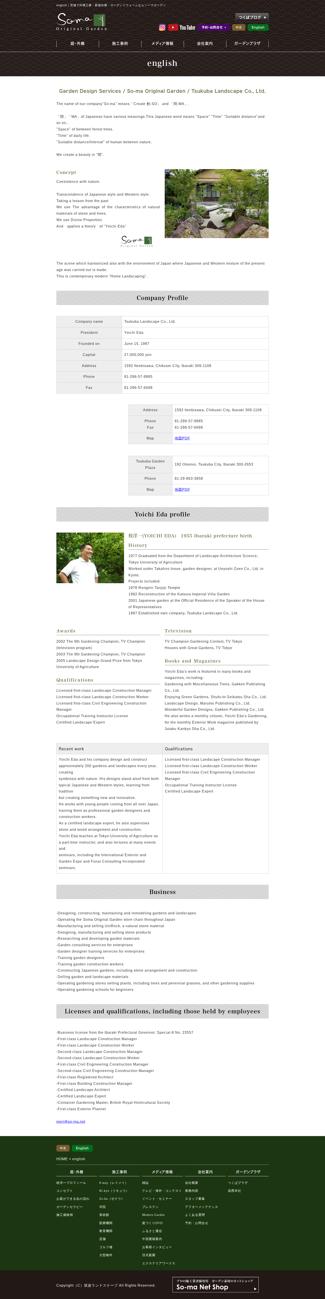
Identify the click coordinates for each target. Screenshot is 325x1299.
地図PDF (182, 438)
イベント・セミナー (157, 1198)
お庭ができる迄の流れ (73, 1198)
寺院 (102, 1207)
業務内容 (191, 1190)
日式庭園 (148, 1255)
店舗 (102, 1239)
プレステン (150, 1207)
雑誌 (145, 1182)
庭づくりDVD (152, 1223)
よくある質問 (195, 1215)
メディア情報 (160, 44)
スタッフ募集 (195, 1198)
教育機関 (106, 1231)
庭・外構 (74, 44)
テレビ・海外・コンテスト (162, 1190)
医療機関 (106, 1223)
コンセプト (64, 1190)
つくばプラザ (238, 1182)
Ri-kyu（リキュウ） (114, 1190)
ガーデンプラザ (244, 44)
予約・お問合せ (196, 1223)
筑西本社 (234, 1190)
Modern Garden (153, 1215)
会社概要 (191, 1182)
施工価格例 (64, 1215)
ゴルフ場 (106, 1247)
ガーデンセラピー (69, 1207)
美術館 (104, 1215)
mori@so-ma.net (70, 1121)
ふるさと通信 (152, 1231)
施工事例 (114, 44)
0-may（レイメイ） (113, 1182)
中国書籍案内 (152, 1239)
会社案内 (201, 44)
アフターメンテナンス (201, 1207)
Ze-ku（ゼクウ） (111, 1198)
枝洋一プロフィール (71, 1182)
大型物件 (106, 1255)
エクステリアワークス (158, 1263)
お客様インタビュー (157, 1247)
